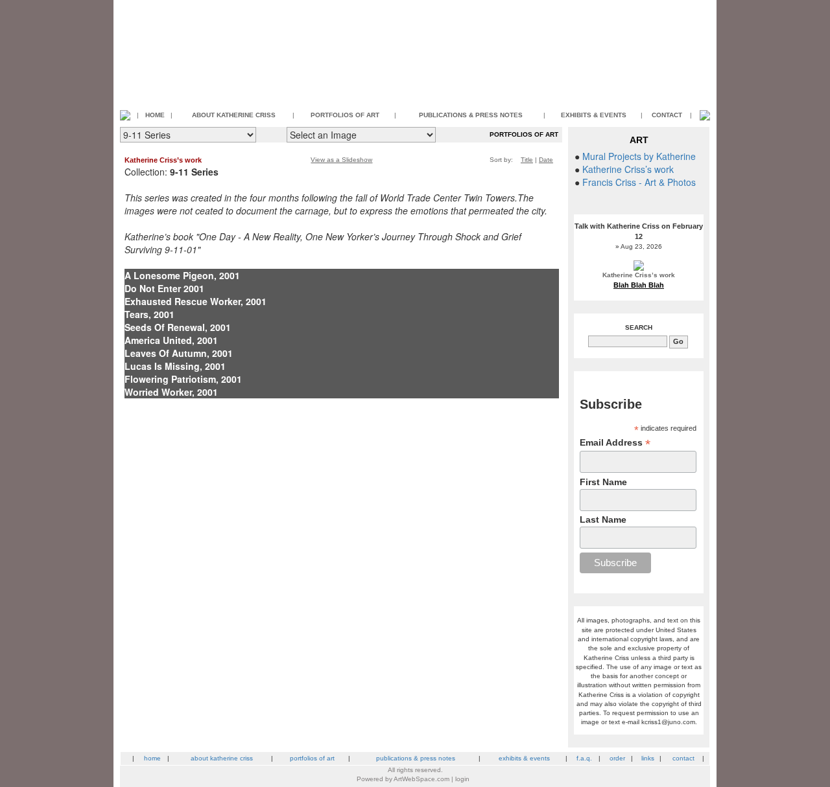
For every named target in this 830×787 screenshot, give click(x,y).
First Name (603, 482)
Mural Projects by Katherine (639, 156)
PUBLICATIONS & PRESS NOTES (471, 115)
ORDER (617, 758)
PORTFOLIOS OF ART (345, 115)
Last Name (603, 519)
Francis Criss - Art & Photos (639, 182)
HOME (155, 115)
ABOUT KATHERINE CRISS (234, 115)
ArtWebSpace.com (421, 778)
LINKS (647, 758)
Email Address (615, 443)
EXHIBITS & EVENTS (593, 115)
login (462, 778)
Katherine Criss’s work (163, 160)
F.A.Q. (584, 758)
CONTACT (667, 115)
